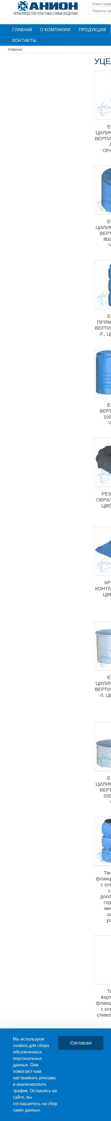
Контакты (24, 40)
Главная (22, 30)
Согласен (81, 1043)
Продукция (92, 30)
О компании (55, 30)
